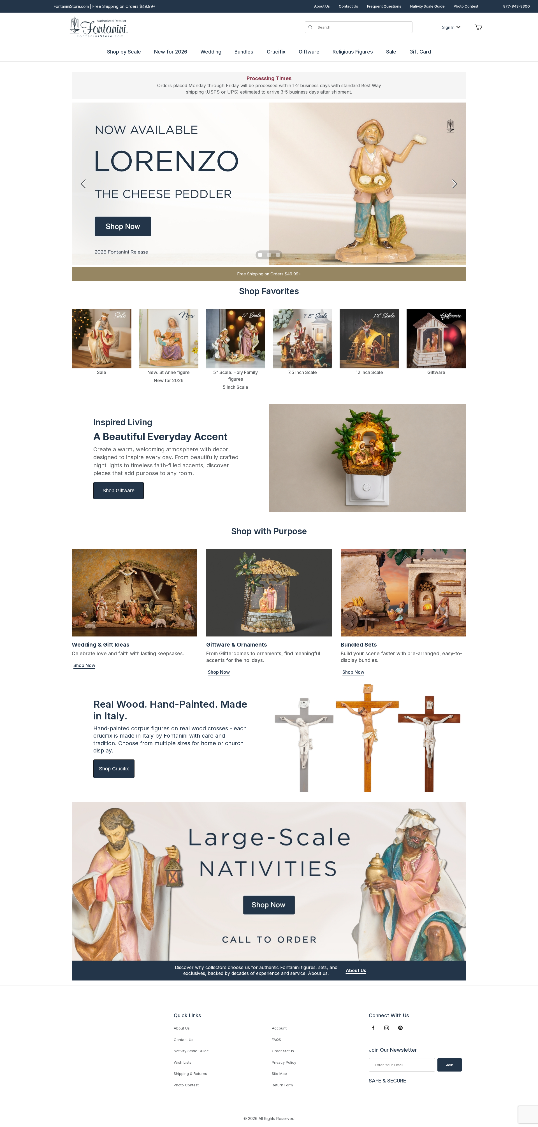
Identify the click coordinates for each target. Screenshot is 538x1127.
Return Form (282, 1085)
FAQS (276, 1039)
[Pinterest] (400, 1027)
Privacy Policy (284, 1062)
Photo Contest (466, 6)
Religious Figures (353, 52)
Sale (391, 52)
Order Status (283, 1051)
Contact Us (348, 6)
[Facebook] (373, 1027)
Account (279, 1028)
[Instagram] (386, 1027)
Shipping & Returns (190, 1073)
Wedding (210, 52)
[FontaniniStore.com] (98, 26)
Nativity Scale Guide (427, 6)
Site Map (279, 1073)
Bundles (244, 52)
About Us (322, 6)
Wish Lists (182, 1062)
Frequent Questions (384, 6)
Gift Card (420, 52)
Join (449, 1065)
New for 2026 (170, 52)
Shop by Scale (124, 52)
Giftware (309, 52)
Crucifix (276, 52)
